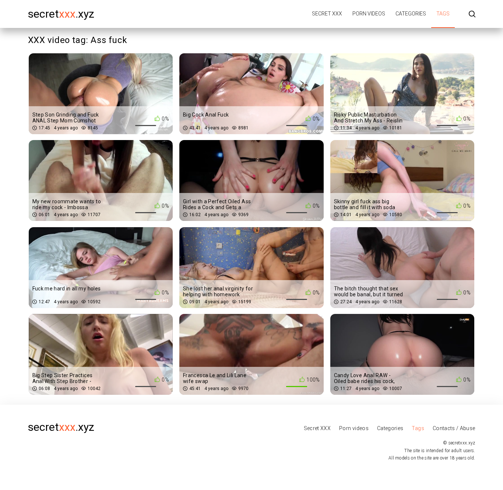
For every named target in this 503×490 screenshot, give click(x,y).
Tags (443, 14)
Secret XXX (327, 14)
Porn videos (368, 14)
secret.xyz (61, 13)
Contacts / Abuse (454, 428)
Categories (410, 14)
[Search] (472, 14)
